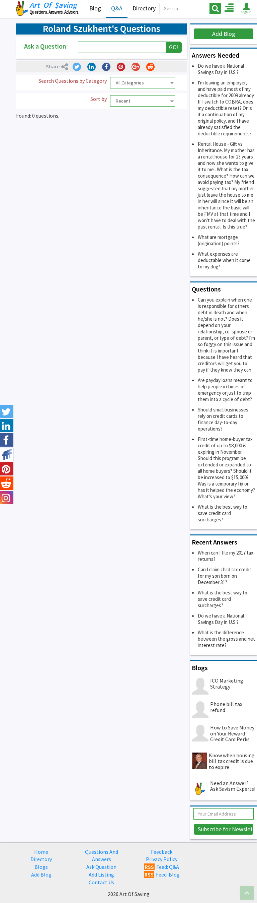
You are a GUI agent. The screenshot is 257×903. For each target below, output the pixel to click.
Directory (144, 8)
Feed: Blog (162, 874)
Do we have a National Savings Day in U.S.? (221, 69)
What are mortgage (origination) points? (219, 240)
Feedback (161, 851)
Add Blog (223, 34)
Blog (95, 8)
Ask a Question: (46, 46)
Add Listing (101, 874)
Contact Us (101, 882)
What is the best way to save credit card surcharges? (222, 513)
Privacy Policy (161, 859)
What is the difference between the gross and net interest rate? (226, 638)
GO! (174, 47)
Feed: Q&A (162, 866)
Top (247, 893)
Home (41, 851)
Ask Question (101, 866)
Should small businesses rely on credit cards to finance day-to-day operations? (223, 419)
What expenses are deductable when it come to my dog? (224, 260)
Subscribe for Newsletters (226, 829)
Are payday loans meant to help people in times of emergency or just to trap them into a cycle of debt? (225, 389)
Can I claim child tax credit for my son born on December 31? (224, 575)
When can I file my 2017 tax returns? (225, 556)
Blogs (41, 866)
